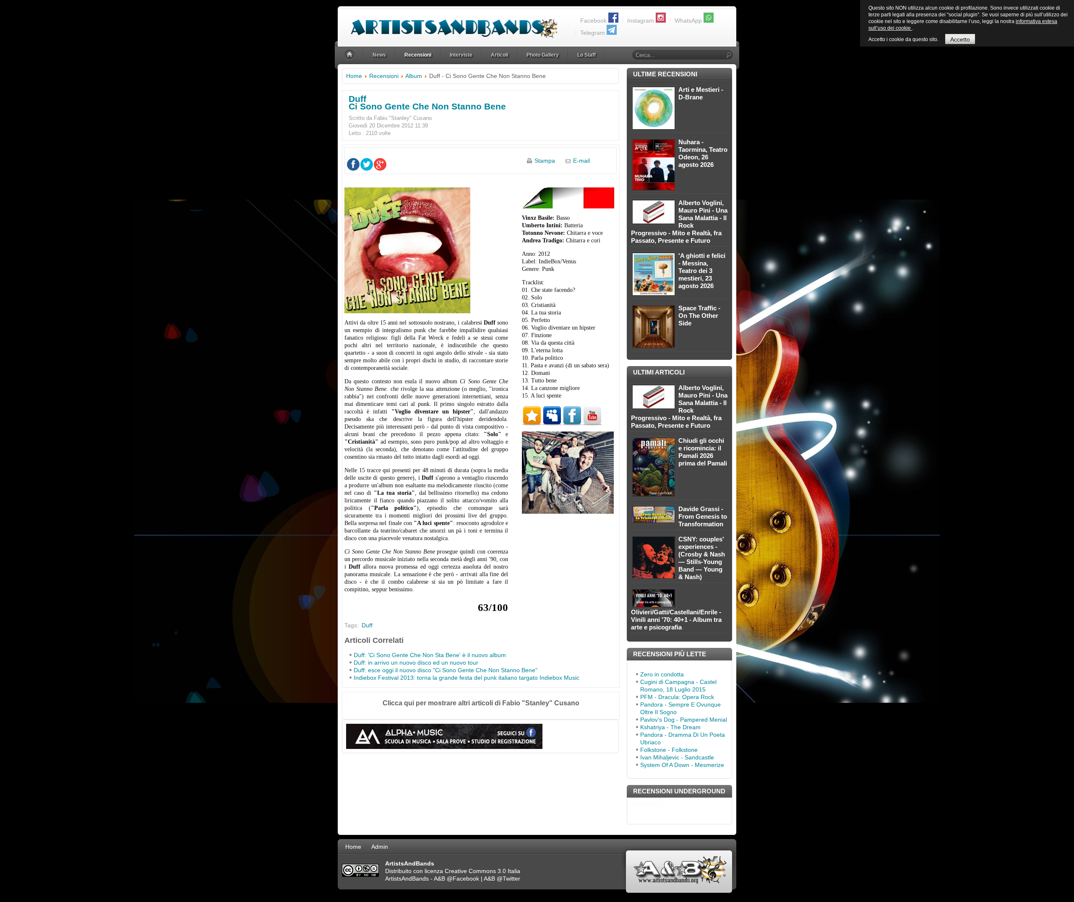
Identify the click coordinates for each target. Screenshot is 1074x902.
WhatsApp (688, 20)
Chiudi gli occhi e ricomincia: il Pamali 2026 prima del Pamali (702, 452)
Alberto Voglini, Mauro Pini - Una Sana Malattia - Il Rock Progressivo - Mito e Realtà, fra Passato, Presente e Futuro (679, 221)
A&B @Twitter (502, 878)
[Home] (350, 55)
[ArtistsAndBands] (447, 23)
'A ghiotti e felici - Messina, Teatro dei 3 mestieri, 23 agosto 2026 (701, 270)
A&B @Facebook (456, 878)
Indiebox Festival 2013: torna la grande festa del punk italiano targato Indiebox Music (466, 677)
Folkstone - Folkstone (669, 749)
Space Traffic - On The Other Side (699, 315)
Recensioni (384, 76)
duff (367, 625)
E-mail (581, 160)
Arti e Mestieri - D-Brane (700, 93)
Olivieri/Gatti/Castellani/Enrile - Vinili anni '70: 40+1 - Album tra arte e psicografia (676, 619)
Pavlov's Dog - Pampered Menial (683, 719)
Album (413, 76)
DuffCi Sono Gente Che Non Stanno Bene (427, 102)
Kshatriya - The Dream (670, 727)
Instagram (640, 20)
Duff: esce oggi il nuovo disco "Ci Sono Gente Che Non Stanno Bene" (445, 670)
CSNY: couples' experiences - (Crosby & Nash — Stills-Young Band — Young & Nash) (701, 557)
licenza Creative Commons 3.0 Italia (472, 871)
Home (354, 76)
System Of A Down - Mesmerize (682, 765)
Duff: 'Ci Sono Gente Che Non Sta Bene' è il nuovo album (430, 655)
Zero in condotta (662, 674)
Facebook (593, 20)
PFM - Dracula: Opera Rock (677, 697)
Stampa (544, 160)
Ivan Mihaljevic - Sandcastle (677, 757)
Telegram (592, 32)
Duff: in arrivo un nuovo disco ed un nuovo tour (416, 662)
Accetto (960, 39)
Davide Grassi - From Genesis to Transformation (702, 516)
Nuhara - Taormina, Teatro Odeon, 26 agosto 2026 (702, 153)
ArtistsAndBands (407, 878)
